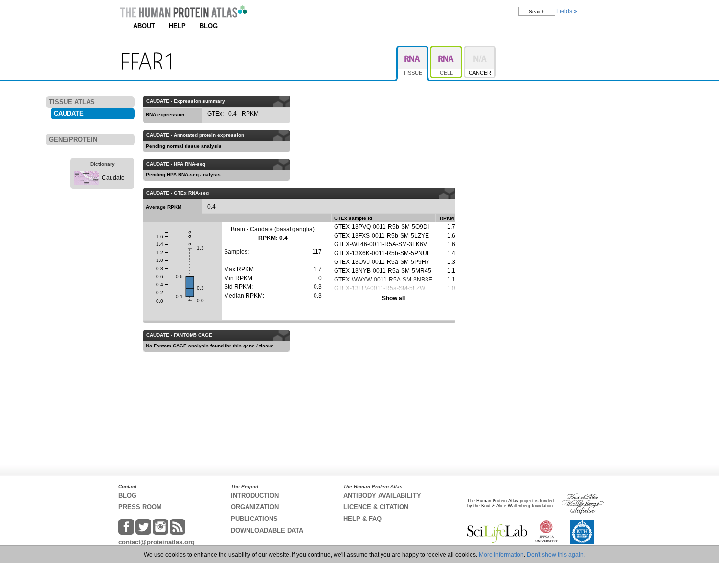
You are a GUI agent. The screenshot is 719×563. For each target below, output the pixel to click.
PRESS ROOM (140, 507)
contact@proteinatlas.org (156, 542)
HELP (177, 26)
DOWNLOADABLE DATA (267, 530)
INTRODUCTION (255, 495)
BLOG (209, 26)
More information (501, 554)
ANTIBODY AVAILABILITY (382, 495)
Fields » (566, 11)
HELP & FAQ (362, 518)
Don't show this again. (556, 554)
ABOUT (144, 26)
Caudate (113, 177)
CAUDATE (69, 113)
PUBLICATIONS (254, 518)
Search (537, 11)
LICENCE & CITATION (375, 507)
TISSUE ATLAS (72, 102)
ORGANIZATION (255, 507)
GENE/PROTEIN (73, 139)
